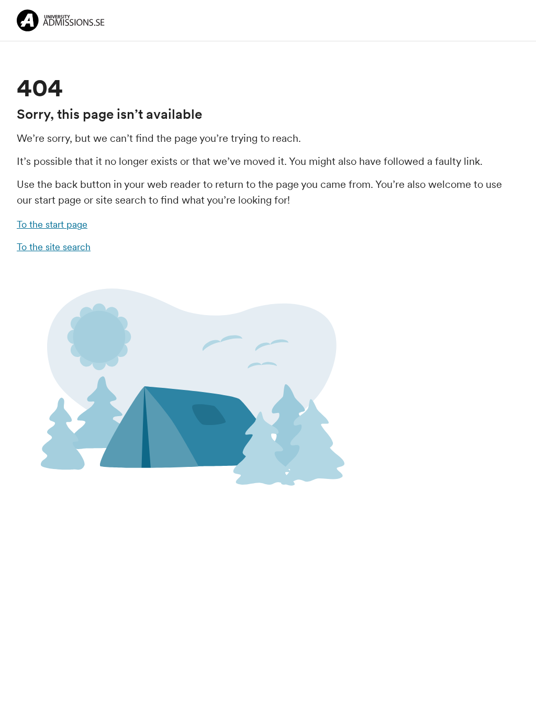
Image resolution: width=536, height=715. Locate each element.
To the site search (54, 247)
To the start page (52, 224)
